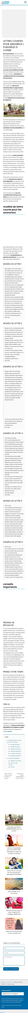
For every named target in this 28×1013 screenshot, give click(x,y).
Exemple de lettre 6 (16, 756)
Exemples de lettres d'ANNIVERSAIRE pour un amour (20, 776)
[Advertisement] (14, 23)
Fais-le (12, 767)
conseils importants (13, 758)
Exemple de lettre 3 (15, 749)
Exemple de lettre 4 (16, 751)
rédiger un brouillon (15, 761)
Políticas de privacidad (12, 1005)
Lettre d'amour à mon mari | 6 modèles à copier (8, 776)
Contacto (4, 1005)
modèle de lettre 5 (16, 753)
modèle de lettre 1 (15, 744)
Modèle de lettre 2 (15, 747)
